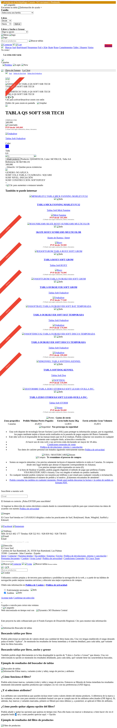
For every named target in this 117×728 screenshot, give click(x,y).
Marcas (8, 47)
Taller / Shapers (80, 47)
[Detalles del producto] (60, 199)
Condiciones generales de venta (61, 444)
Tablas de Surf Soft (19, 73)
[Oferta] (58, 224)
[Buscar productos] (5, 564)
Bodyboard (22, 47)
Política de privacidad (94, 449)
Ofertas (108, 45)
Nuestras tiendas (25, 556)
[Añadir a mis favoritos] (6, 105)
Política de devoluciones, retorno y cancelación (61, 447)
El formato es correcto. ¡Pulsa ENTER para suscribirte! (26, 501)
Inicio (3, 556)
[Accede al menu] (5, 35)
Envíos (59, 556)
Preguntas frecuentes (10, 558)
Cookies (25, 558)
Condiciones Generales (74, 558)
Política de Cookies (35, 585)
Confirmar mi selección (23, 598)
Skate (50, 47)
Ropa (56, 47)
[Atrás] (3, 567)
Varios (90, 47)
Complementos (66, 47)
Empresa (51, 556)
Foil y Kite (43, 47)
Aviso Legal (35, 558)
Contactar (12, 556)
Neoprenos (32, 47)
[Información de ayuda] (29, 7)
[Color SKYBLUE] (58, 146)
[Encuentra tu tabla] (36, 41)
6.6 (6, 153)
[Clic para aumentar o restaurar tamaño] (25, 185)
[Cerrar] (7, 567)
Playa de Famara (12, 70)
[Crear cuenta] (24, 65)
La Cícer (26, 70)
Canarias (5, 62)
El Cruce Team (93, 558)
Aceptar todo (7, 598)
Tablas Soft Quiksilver (34, 73)
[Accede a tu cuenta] (17, 65)
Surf (14, 47)
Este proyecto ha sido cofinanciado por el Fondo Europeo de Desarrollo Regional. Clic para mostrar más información (53, 621)
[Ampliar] (42, 103)
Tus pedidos (39, 556)
